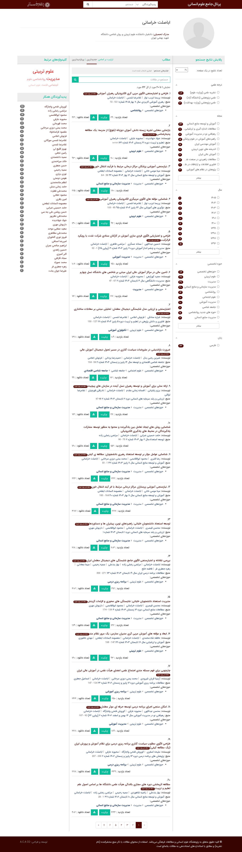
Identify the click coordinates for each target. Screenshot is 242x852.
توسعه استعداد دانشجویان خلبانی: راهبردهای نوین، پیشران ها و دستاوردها (123, 524)
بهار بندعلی (113, 564)
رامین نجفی (61, 153)
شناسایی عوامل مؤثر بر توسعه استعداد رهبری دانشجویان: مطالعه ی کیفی (120, 454)
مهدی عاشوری (85, 638)
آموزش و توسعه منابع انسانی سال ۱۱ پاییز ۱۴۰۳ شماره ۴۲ (136, 463)
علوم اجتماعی (134, 371)
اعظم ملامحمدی (58, 182)
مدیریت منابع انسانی (197, 317)
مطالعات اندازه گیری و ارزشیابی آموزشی (197, 129)
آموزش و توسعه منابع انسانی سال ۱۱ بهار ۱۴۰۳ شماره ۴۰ (136, 495)
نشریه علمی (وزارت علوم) (197, 93)
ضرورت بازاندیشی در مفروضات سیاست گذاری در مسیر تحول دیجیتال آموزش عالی (125, 351)
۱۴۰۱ (197, 218)
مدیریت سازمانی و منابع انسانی (197, 287)
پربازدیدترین (78, 59)
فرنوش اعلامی (137, 317)
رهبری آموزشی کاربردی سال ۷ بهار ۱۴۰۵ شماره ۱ (141, 102)
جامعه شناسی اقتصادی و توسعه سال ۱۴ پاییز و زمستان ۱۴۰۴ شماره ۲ (130, 362)
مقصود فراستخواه (58, 132)
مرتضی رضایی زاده (108, 435)
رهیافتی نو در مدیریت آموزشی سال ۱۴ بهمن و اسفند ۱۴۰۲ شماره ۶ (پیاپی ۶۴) (126, 715)
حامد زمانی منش (58, 187)
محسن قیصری (152, 528)
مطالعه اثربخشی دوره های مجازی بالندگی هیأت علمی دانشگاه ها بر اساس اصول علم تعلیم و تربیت (123, 786)
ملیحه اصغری (153, 752)
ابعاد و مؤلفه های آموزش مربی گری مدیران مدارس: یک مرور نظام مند (121, 634)
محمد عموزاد (60, 262)
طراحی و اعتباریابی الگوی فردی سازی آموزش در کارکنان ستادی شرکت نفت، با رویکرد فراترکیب (124, 238)
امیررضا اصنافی (59, 241)
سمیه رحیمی (99, 564)
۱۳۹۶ (197, 243)
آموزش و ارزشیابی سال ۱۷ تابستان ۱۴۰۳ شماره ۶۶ (140, 642)
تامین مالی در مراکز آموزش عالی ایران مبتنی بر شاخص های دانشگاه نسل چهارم (123, 272)
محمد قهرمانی (60, 123)
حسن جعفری (60, 166)
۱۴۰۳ (197, 208)
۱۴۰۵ (197, 198)
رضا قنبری (155, 459)
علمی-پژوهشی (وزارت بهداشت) (197, 103)
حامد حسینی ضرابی (150, 435)
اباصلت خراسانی (115, 98)
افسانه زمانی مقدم (135, 390)
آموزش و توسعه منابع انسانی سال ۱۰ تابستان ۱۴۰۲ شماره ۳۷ (134, 797)
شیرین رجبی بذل (151, 358)
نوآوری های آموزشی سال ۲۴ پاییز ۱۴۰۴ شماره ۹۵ (140, 207)
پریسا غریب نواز (152, 98)
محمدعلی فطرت (58, 191)
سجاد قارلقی (60, 258)
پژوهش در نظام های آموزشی (197, 170)
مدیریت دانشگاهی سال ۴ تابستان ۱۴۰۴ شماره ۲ (140, 281)
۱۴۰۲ (197, 213)
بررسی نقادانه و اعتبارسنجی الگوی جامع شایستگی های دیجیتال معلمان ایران (122, 560)
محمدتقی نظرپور (58, 216)
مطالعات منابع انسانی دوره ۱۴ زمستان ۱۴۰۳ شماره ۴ (138, 610)
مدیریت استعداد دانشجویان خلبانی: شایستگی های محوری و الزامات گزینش (122, 601)
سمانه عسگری (135, 244)
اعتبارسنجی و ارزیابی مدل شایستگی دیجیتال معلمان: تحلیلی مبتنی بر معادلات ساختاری (122, 311)
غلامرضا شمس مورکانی (55, 140)
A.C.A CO (25, 842)
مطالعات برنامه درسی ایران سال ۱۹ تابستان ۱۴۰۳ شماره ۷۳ (135, 573)
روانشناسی (39, 79)
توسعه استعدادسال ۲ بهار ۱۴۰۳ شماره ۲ (145, 439)
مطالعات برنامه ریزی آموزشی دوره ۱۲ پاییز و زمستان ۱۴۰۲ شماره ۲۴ (131, 683)
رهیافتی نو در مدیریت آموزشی (197, 134)
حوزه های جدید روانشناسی (197, 312)
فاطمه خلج (147, 569)
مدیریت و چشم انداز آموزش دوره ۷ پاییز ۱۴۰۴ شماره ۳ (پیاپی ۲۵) (131, 248)
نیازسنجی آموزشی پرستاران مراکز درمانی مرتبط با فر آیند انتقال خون (123, 487)
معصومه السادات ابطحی (110, 171)
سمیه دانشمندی (59, 157)
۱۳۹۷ (197, 238)
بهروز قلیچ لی (60, 149)
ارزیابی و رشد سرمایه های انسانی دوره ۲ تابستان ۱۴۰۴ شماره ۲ (133, 399)
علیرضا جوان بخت (58, 271)
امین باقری (61, 199)
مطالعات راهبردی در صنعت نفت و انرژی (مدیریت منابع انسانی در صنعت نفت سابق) (197, 159)
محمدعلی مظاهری (57, 233)
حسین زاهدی (60, 250)
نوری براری (61, 174)
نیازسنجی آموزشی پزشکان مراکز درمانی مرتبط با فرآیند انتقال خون (124, 166)
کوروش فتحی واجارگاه (114, 711)
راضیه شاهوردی (138, 793)
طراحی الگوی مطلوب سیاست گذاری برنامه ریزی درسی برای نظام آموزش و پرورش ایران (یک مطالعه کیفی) (122, 746)
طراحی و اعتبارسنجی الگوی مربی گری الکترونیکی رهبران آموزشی (126, 93)
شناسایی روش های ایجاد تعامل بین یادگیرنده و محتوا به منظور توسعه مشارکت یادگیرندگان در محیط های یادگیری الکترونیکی (126, 429)
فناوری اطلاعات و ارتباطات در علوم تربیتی (197, 164)
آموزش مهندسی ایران (197, 144)
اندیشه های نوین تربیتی (197, 149)
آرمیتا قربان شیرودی (150, 679)
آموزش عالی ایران (197, 154)
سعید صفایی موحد (57, 229)
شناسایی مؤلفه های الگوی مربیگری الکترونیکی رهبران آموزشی (127, 199)
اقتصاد (44, 85)
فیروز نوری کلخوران (57, 237)
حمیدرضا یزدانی (113, 358)
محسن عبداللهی (152, 711)
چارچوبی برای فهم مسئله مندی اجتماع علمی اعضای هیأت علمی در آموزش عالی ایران (123, 672)
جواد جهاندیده (153, 138)
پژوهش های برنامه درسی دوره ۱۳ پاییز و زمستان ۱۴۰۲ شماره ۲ (133, 756)
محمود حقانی (60, 195)
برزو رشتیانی (154, 390)
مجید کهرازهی (153, 276)
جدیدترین (92, 59)
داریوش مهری (96, 528)
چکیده (104, 117)
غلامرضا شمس (134, 98)
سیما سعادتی (83, 564)
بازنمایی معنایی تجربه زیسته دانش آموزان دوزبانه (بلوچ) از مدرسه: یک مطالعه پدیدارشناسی (127, 132)
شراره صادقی (153, 317)
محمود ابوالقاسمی (138, 459)
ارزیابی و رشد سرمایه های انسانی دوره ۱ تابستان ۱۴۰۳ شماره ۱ (133, 532)
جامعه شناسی (118, 371)
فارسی (197, 345)
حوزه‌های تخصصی (154, 110)
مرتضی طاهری (117, 244)
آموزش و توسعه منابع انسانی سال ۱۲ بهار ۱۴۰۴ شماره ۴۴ (136, 175)
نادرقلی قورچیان (96, 390)
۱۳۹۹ (197, 228)
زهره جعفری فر (59, 267)
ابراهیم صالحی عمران (56, 245)
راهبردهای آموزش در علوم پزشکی (197, 139)
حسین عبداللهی (152, 244)
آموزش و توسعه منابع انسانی (197, 124)
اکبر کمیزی (62, 254)
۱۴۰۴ (197, 203)
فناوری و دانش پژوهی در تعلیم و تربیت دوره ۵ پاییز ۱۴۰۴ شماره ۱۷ (131, 321)
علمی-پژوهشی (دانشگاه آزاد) (197, 98)
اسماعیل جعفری (81, 679)
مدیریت (137, 184)
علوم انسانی (35, 85)
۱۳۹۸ (197, 233)
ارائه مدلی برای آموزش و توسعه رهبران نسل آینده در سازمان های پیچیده (121, 386)
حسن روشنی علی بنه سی (54, 212)
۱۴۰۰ (197, 223)
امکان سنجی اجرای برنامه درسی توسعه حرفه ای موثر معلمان (127, 707)
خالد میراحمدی (59, 161)
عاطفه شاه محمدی (151, 638)
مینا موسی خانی (152, 171)
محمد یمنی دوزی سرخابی (114, 459)
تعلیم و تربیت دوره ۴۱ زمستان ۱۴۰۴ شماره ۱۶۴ (141, 143)
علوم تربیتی (135, 330)
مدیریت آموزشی (197, 302)
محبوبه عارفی (136, 138)
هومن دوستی (60, 178)
